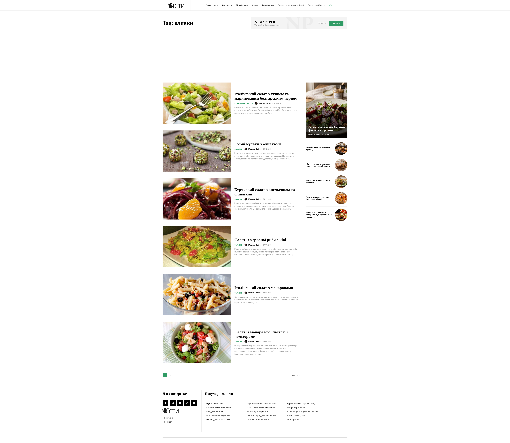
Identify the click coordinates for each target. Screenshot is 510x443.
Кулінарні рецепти (243, 103)
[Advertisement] (255, 52)
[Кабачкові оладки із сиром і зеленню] (341, 181)
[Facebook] (165, 403)
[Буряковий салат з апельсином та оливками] (197, 199)
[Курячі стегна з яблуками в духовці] (341, 148)
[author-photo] (256, 103)
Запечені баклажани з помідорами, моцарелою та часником (319, 214)
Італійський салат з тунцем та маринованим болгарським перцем (265, 96)
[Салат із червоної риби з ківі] (197, 246)
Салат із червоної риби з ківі (260, 240)
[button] (330, 5)
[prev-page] (338, 87)
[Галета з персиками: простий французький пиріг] (341, 198)
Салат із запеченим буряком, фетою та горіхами (326, 129)
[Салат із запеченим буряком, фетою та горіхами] (326, 110)
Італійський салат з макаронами (263, 288)
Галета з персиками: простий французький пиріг (319, 198)
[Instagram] (173, 403)
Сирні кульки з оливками (257, 144)
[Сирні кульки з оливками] (197, 151)
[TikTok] (187, 403)
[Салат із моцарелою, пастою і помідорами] (197, 342)
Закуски (238, 149)
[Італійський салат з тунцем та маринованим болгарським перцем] (197, 103)
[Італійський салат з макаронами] (197, 294)
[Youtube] (194, 403)
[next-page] (175, 375)
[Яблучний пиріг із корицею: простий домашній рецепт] (341, 165)
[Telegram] (180, 403)
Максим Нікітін (265, 103)
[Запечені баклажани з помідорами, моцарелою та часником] (341, 214)
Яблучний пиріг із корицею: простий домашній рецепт (318, 165)
